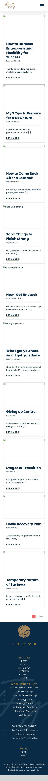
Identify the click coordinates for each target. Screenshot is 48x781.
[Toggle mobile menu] (42, 5)
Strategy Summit (25, 703)
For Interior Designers (25, 734)
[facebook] (13, 644)
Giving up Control (21, 411)
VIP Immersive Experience (25, 707)
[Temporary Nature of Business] (24, 562)
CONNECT (24, 674)
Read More (12, 77)
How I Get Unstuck (21, 294)
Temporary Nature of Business (22, 582)
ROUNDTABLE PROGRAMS (24, 726)
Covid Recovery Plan (24, 524)
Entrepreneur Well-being (25, 711)
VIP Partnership (25, 691)
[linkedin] (24, 644)
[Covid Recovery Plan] (24, 506)
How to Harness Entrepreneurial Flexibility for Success (19, 50)
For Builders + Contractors (25, 738)
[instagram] (18, 644)
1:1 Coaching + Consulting (24, 687)
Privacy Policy (31, 767)
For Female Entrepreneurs (25, 730)
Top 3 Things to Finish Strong (19, 236)
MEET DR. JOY (24, 667)
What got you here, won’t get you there (23, 353)
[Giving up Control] (24, 394)
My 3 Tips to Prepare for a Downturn (23, 115)
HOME (24, 661)
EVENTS (24, 678)
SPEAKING (24, 671)
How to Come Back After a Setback (22, 175)
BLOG (24, 752)
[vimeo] (29, 644)
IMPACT (24, 664)
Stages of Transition (23, 467)
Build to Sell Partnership (25, 695)
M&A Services (25, 715)
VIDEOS (24, 755)
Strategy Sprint (25, 699)
